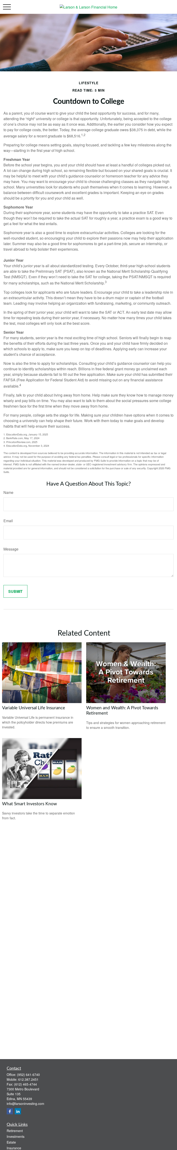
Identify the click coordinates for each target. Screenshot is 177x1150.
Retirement (15, 1130)
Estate (11, 1142)
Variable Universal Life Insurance (33, 708)
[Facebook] (10, 1111)
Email (8, 520)
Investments (15, 1136)
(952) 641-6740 (28, 1074)
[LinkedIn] (18, 1111)
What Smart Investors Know (29, 804)
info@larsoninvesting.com (25, 1103)
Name (8, 492)
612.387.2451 (28, 1079)
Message (10, 549)
